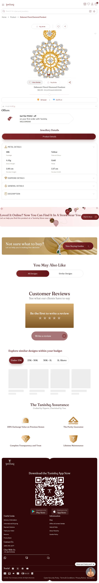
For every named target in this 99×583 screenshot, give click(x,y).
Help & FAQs (54, 527)
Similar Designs (65, 273)
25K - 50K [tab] (32, 360)
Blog (51, 520)
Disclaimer (91, 578)
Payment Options (9, 527)
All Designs (32, 273)
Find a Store (7, 538)
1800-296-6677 (9, 546)
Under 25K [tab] (16, 360)
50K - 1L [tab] (47, 360)
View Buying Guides (75, 246)
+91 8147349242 (9, 552)
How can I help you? (84, 564)
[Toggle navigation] (4, 5)
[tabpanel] (49, 54)
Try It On (42, 27)
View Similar (36, 82)
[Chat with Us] (48, 558)
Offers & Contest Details (57, 523)
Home (4, 17)
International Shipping (11, 523)
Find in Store (88, 217)
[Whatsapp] (5, 558)
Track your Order (9, 531)
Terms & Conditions (67, 578)
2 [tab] (51, 76)
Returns (6, 534)
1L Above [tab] (62, 360)
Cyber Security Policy (51, 578)
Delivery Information (10, 520)
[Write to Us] (26, 558)
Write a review (43, 335)
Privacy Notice (81, 578)
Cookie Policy (54, 534)
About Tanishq (54, 531)
